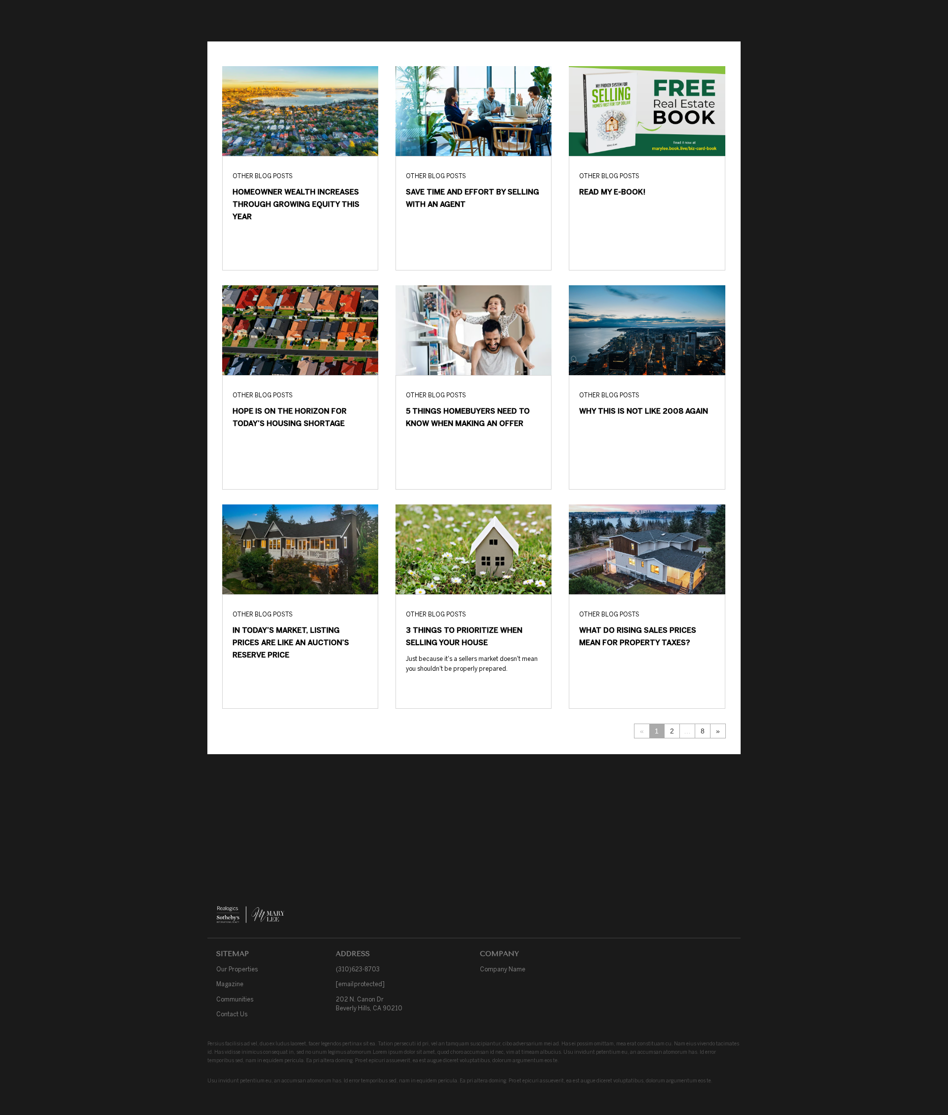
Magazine (229, 984)
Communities (234, 999)
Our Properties (237, 969)
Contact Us (231, 1014)
